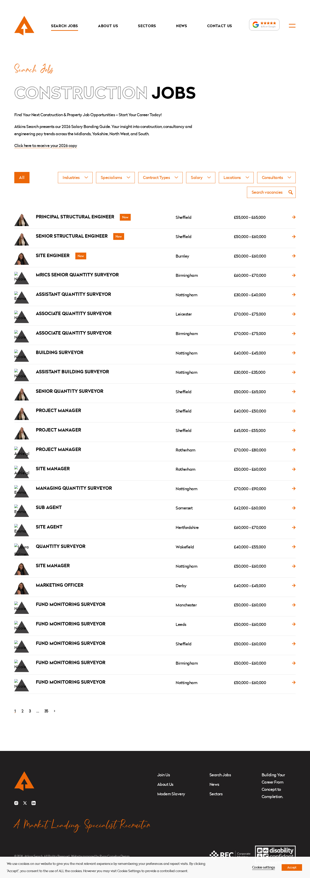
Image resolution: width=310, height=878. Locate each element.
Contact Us (219, 26)
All (22, 177)
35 (46, 711)
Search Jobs (64, 26)
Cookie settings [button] (263, 867)
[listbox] (75, 177)
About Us (108, 26)
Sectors (147, 26)
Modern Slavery (171, 794)
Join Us (163, 775)
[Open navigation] (292, 25)
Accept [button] (291, 867)
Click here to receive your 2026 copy (45, 145)
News (181, 26)
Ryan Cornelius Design (114, 856)
